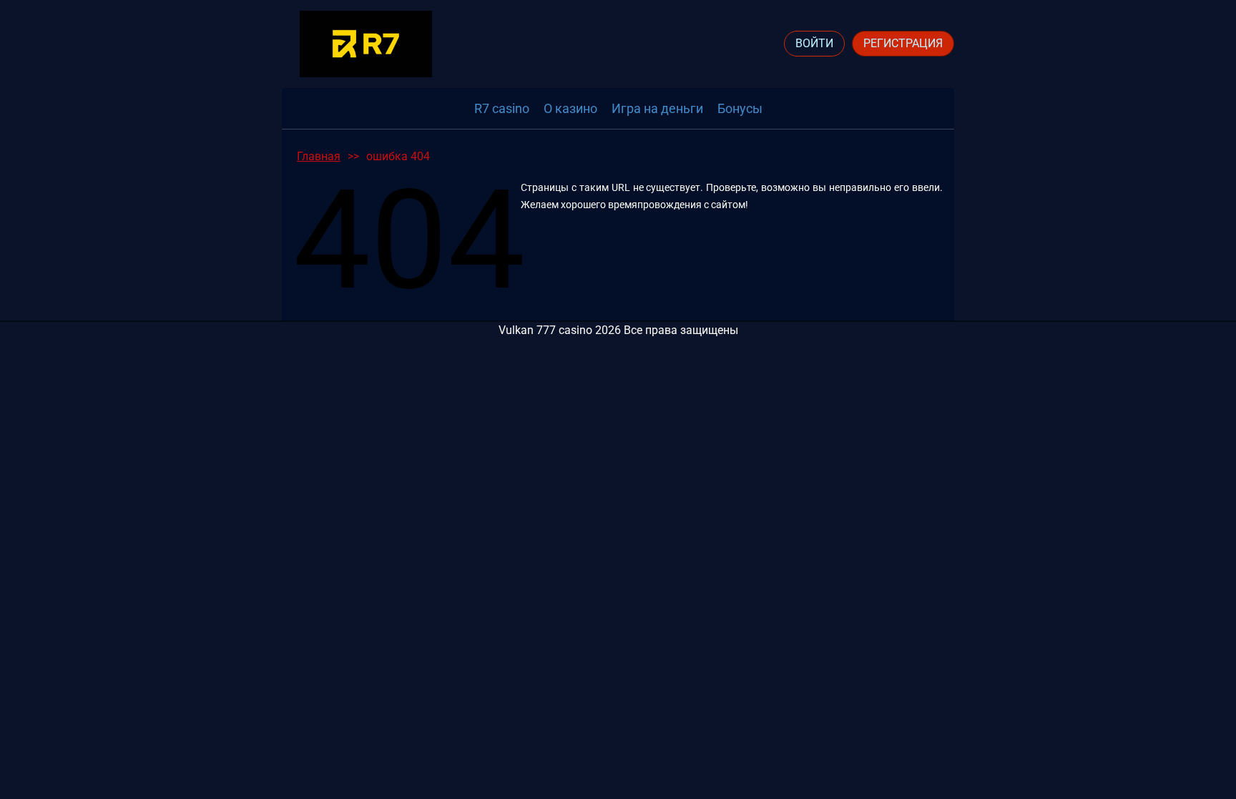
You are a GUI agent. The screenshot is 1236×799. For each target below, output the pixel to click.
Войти (814, 43)
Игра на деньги (657, 108)
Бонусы (739, 108)
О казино (570, 108)
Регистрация (903, 43)
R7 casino (501, 108)
